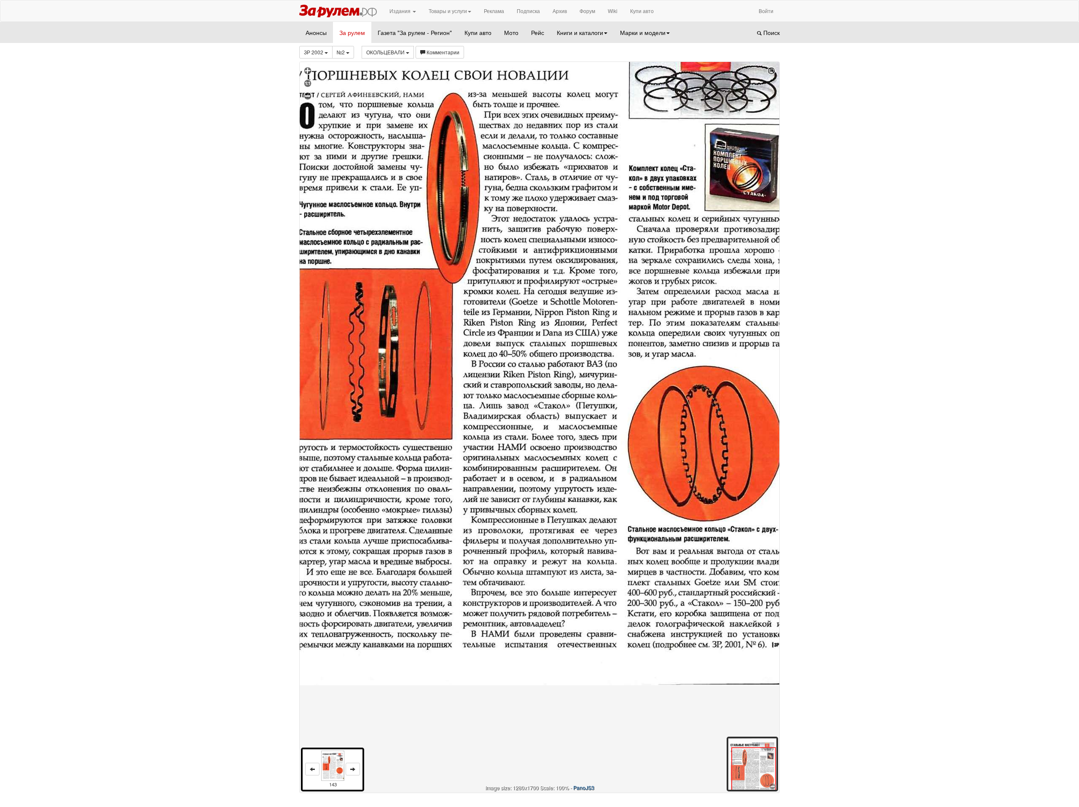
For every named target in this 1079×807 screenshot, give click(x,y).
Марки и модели (643, 32)
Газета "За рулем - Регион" (415, 32)
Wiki (612, 10)
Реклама (494, 10)
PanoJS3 (583, 787)
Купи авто (642, 10)
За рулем (352, 32)
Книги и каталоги (580, 32)
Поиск (771, 32)
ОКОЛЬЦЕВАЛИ (386, 52)
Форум (587, 10)
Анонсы (316, 32)
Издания (400, 10)
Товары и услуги (448, 10)
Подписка (528, 10)
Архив (560, 10)
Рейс (537, 32)
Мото (511, 32)
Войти (766, 10)
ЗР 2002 (314, 52)
